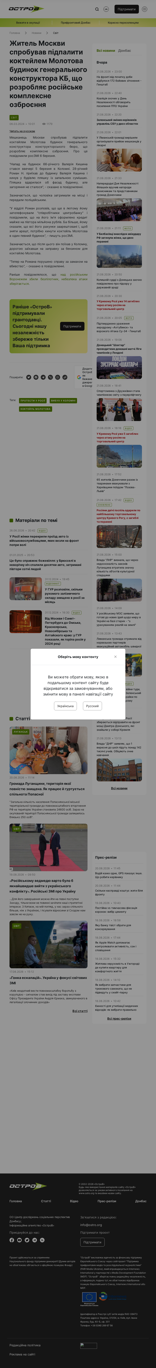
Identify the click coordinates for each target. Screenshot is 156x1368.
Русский (92, 706)
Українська (65, 706)
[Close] (115, 656)
